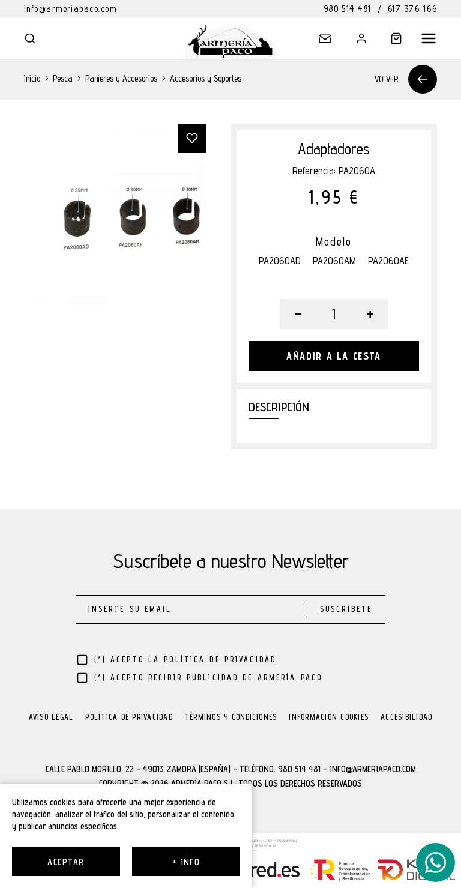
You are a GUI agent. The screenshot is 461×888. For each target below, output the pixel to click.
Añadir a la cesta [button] (333, 356)
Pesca (63, 78)
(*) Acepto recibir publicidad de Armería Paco (208, 677)
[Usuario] (353, 38)
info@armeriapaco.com (70, 9)
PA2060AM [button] (334, 261)
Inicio (32, 78)
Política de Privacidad (129, 718)
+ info (186, 862)
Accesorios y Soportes (205, 78)
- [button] (298, 314)
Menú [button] (422, 38)
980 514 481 (348, 9)
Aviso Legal (51, 718)
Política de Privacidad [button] (220, 659)
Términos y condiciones (231, 718)
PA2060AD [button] (280, 261)
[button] (38, 38)
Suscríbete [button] (346, 609)
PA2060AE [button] (388, 261)
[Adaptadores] (115, 215)
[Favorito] (192, 138)
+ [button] (370, 314)
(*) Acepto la (185, 659)
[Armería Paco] (230, 41)
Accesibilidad (406, 718)
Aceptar (65, 862)
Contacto (318, 44)
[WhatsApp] (435, 862)
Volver (386, 79)
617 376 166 (412, 9)
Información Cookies (329, 718)
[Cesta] (387, 38)
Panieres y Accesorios (121, 78)
